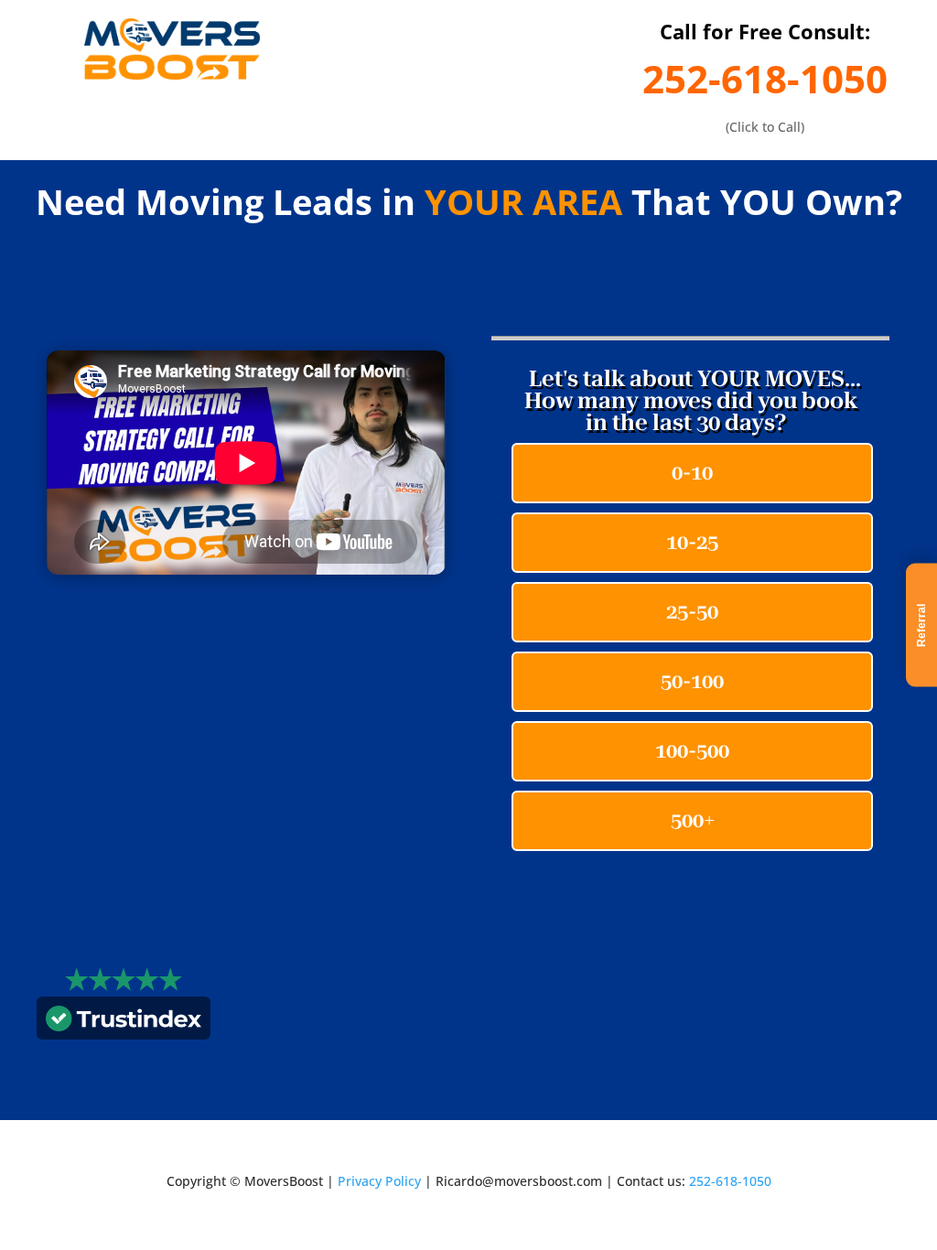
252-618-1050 (765, 78)
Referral (921, 625)
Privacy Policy (379, 1181)
